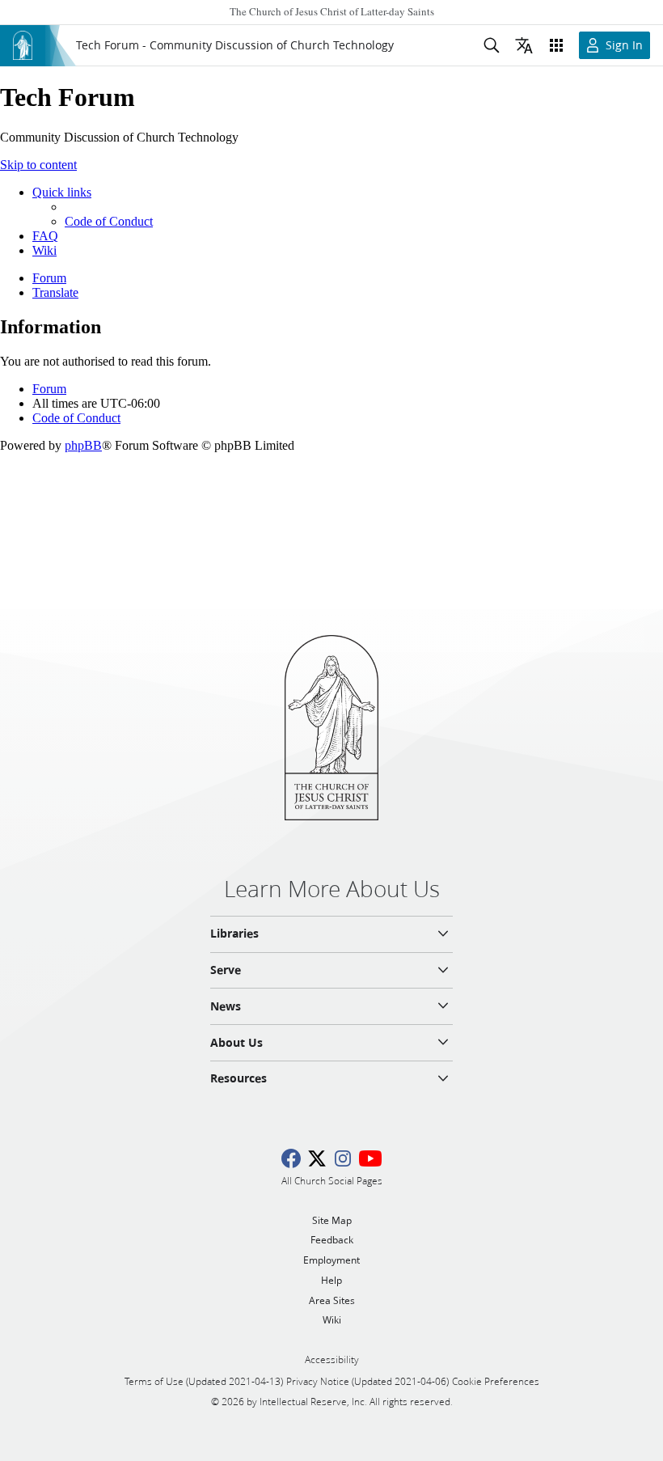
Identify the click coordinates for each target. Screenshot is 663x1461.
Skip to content (38, 165)
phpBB (83, 445)
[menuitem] (109, 221)
